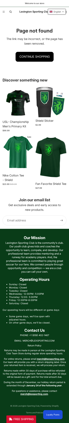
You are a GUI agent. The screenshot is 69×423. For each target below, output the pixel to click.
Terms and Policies (34, 412)
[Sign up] (61, 220)
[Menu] (3, 11)
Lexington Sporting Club (28, 406)
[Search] (10, 11)
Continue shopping (34, 56)
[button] (57, 11)
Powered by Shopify (49, 406)
